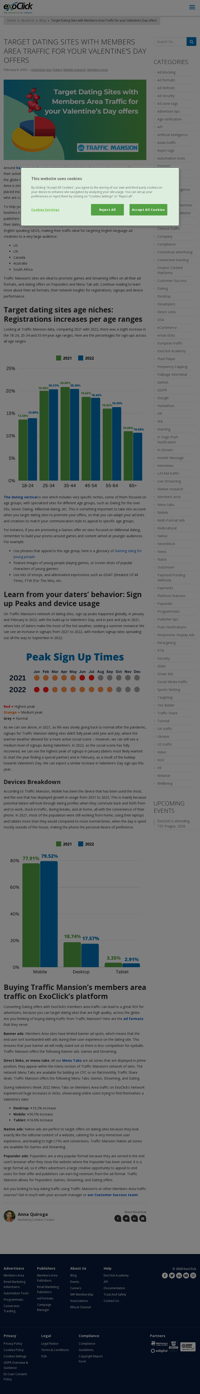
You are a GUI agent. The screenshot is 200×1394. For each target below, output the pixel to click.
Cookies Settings (45, 209)
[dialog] (100, 196)
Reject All (107, 209)
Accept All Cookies (148, 209)
